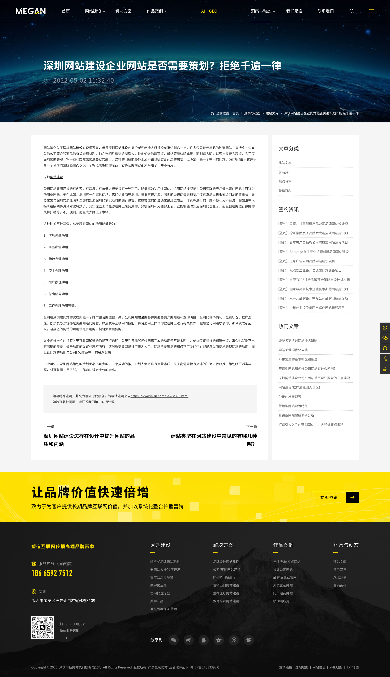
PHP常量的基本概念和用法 (297, 359)
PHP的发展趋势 (289, 396)
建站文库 (272, 113)
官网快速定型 (160, 593)
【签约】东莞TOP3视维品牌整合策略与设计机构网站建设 (313, 284)
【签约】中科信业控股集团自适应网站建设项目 (310, 307)
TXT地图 (352, 667)
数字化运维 (158, 585)
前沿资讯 (284, 172)
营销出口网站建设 (226, 585)
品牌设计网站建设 (226, 561)
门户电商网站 (283, 593)
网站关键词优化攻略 (293, 349)
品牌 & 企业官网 (285, 577)
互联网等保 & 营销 (163, 608)
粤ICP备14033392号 (205, 667)
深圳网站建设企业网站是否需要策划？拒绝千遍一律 (321, 113)
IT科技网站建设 (224, 577)
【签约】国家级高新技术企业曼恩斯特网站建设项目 (312, 293)
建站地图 (301, 667)
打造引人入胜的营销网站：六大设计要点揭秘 (310, 424)
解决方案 (123, 11)
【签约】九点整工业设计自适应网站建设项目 (308, 270)
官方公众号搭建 (161, 577)
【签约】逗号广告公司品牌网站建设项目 (305, 260)
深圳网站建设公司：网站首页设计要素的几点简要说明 (314, 382)
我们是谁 (294, 11)
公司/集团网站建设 (226, 569)
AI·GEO (209, 11)
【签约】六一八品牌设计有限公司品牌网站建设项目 (312, 303)
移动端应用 (281, 600)
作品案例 (155, 11)
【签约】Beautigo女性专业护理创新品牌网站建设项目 (312, 256)
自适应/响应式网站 (286, 561)
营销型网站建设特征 (293, 405)
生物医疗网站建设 (226, 593)
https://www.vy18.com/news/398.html (159, 395)
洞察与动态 (261, 11)
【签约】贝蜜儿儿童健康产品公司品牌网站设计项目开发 (312, 228)
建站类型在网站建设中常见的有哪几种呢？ (214, 439)
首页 (66, 11)
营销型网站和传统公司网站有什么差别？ (307, 368)
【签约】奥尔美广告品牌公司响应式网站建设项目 (312, 242)
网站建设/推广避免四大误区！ (300, 387)
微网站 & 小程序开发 (165, 569)
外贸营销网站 (283, 585)
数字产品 (156, 600)
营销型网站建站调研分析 (296, 415)
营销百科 (284, 190)
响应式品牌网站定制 (165, 561)
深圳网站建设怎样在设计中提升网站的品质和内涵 (89, 439)
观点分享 (284, 181)
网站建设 (93, 11)
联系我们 (325, 11)
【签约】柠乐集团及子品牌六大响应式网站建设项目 (312, 237)
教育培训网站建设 (226, 600)
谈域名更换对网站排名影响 (297, 340)
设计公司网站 (283, 569)
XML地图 (335, 667)
